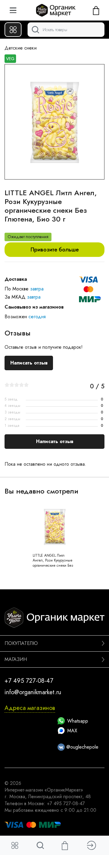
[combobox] (66, 29)
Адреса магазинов (30, 708)
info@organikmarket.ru (33, 692)
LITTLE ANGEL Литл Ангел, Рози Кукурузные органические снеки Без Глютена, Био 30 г (53, 563)
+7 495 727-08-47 (29, 680)
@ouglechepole (81, 746)
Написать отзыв (29, 362)
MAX (72, 730)
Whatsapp (77, 720)
